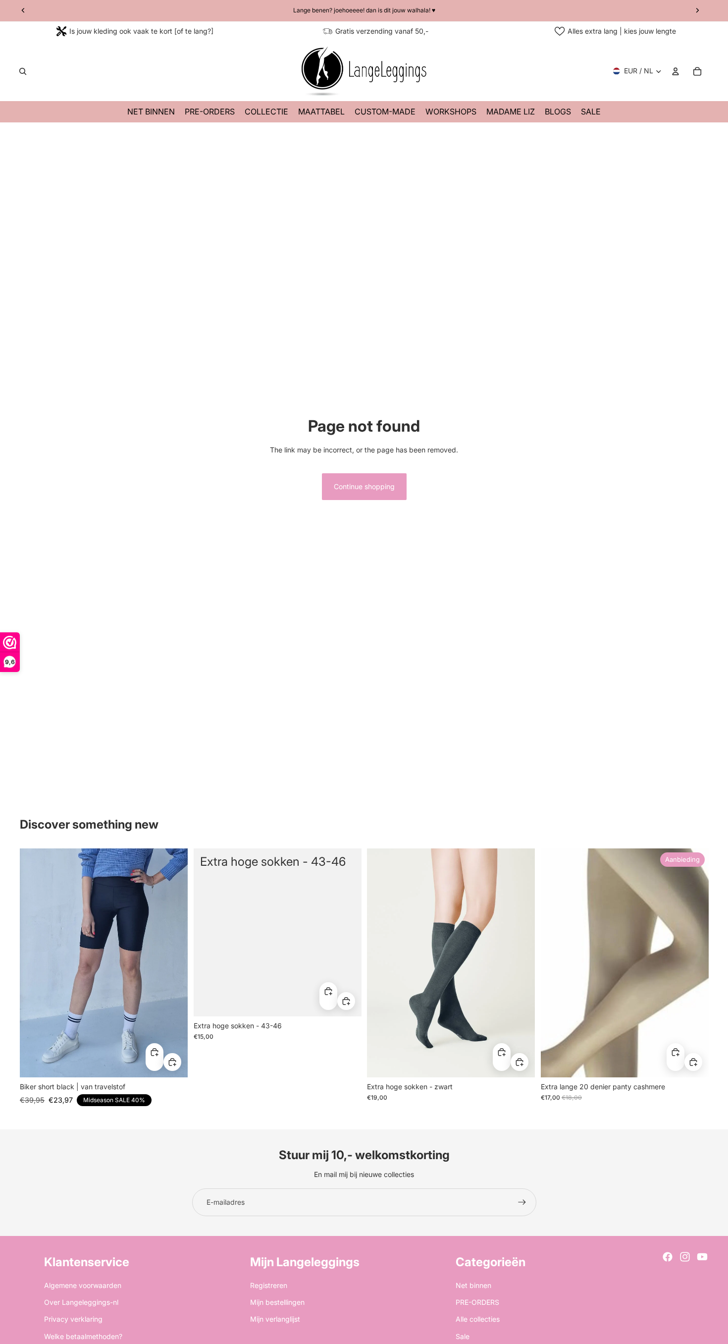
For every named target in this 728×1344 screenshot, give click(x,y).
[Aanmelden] (522, 1202)
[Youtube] (702, 1257)
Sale (462, 1336)
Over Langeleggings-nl (81, 1302)
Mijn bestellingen (277, 1302)
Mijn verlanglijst (275, 1319)
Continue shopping (364, 486)
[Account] (675, 71)
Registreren (268, 1285)
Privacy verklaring (73, 1319)
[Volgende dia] (173, 962)
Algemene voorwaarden (82, 1285)
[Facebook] (668, 1257)
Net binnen (473, 1285)
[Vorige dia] (35, 962)
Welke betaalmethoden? (83, 1336)
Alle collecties (478, 1319)
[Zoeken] (23, 71)
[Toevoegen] (172, 1061)
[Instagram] (685, 1257)
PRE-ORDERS (477, 1302)
